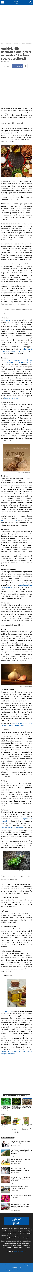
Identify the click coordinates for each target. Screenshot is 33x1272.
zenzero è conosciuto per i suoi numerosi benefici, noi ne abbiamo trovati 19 (16, 362)
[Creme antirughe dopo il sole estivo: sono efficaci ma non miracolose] (5, 1179)
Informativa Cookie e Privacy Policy (22, 1265)
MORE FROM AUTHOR (23, 1095)
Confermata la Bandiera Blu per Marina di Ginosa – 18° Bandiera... (21, 1151)
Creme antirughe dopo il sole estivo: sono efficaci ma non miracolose (20, 1179)
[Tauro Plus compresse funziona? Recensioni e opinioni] (16, 1120)
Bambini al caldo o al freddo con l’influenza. (20, 1160)
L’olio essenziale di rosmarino (12, 828)
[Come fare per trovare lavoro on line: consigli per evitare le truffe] (5, 1143)
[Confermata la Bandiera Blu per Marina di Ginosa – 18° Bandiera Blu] (5, 1152)
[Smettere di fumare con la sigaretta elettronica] (5, 1189)
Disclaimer (14, 1267)
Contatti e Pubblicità (7, 1265)
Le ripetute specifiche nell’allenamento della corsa (20, 1169)
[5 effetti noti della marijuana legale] (27, 1102)
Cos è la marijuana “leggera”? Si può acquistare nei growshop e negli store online (27, 1127)
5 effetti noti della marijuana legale (26, 1107)
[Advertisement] (16, 23)
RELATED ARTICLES (9, 1095)
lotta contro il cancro (9, 520)
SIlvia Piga (6, 61)
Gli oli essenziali (6, 1011)
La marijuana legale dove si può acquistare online (16, 1107)
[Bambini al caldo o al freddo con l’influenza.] (5, 1162)
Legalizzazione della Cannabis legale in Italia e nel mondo (5, 1126)
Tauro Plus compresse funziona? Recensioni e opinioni (15, 1127)
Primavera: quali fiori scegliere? (21, 1195)
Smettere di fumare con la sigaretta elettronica (19, 1187)
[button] (30, 2)
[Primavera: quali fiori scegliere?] (5, 1198)
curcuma (7, 320)
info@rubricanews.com (20, 1251)
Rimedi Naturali (8, 43)
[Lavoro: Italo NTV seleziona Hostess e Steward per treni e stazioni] (5, 1206)
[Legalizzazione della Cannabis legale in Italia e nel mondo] (6, 1120)
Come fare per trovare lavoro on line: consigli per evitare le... (21, 1142)
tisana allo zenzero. (11, 398)
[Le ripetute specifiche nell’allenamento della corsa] (5, 1170)
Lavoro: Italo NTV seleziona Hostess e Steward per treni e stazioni (20, 1206)
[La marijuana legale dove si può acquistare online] (16, 1102)
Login (20, 1267)
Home (2, 43)
